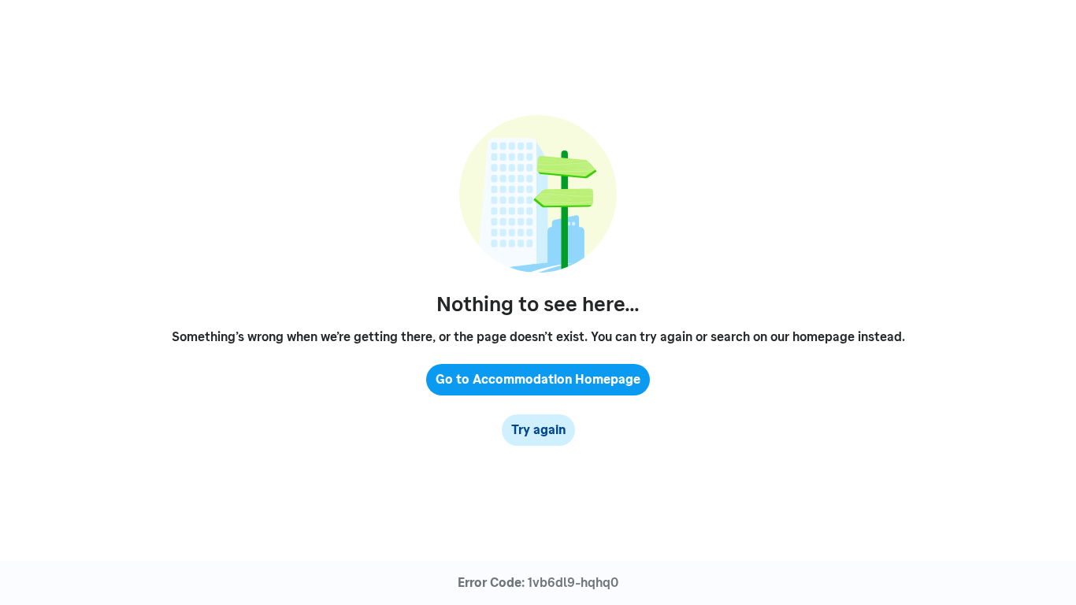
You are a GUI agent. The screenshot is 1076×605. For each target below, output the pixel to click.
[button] (538, 379)
